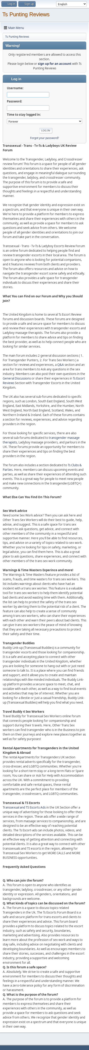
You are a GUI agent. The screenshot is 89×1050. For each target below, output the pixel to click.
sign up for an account (54, 64)
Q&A (60, 365)
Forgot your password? (44, 138)
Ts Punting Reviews (26, 14)
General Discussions (17, 378)
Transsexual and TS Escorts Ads (24, 807)
